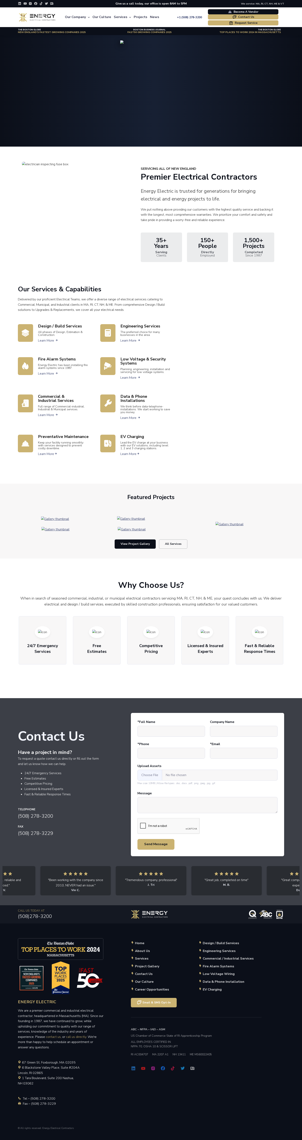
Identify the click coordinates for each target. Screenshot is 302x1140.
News (154, 17)
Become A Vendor (245, 12)
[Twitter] (46, 4)
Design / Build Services (60, 326)
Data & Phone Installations (133, 398)
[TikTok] (41, 4)
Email (216, 744)
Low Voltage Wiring (219, 974)
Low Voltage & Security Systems (143, 361)
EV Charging (132, 436)
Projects (140, 17)
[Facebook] (36, 4)
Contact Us (245, 17)
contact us (53, 1037)
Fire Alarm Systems (57, 359)
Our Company (75, 17)
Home (139, 943)
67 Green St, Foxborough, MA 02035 (49, 1062)
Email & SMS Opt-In (157, 1002)
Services (120, 17)
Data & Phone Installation (223, 981)
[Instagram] (30, 4)
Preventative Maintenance (63, 436)
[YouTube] (25, 4)
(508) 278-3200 (35, 816)
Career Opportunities (152, 989)
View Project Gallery (135, 544)
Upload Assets (149, 766)
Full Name (147, 722)
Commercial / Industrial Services (228, 958)
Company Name (222, 722)
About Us (142, 951)
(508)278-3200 (35, 916)
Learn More (48, 340)
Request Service (245, 23)
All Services (173, 544)
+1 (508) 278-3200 (189, 17)
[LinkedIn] (20, 4)
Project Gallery (147, 966)
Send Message (156, 844)
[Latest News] (52, 4)
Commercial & (56, 398)
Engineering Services (140, 326)
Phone (144, 744)
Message (144, 793)
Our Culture (101, 17)
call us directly (76, 1037)
